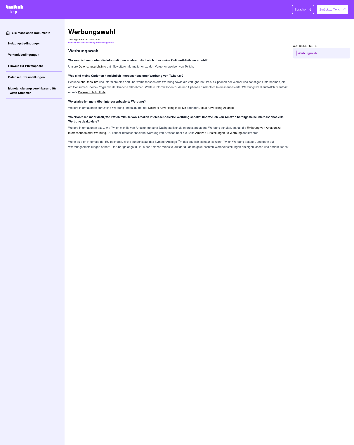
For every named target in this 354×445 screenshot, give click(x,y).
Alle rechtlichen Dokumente (30, 33)
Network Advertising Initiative (167, 108)
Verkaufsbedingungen (23, 54)
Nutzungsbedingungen (24, 43)
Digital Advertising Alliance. (216, 108)
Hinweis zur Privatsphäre (25, 66)
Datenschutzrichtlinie (92, 66)
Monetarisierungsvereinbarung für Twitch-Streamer (32, 90)
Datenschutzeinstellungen (26, 77)
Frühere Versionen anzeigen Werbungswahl (91, 42)
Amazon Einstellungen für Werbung (218, 133)
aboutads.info (89, 82)
